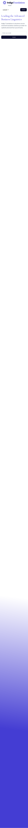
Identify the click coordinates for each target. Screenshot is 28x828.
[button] (5, 9)
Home (9, 5)
